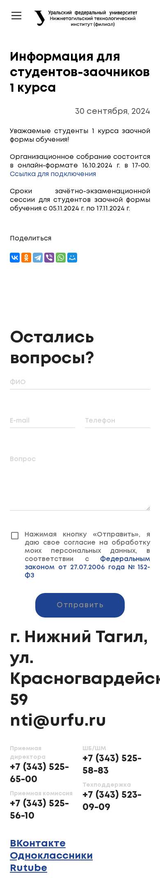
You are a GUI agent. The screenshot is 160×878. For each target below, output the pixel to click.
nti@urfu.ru (58, 713)
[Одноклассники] (26, 257)
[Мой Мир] (72, 257)
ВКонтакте (38, 835)
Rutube (28, 860)
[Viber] (49, 257)
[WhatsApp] (61, 257)
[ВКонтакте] (15, 257)
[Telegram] (38, 257)
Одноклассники (51, 848)
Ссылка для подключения (53, 174)
